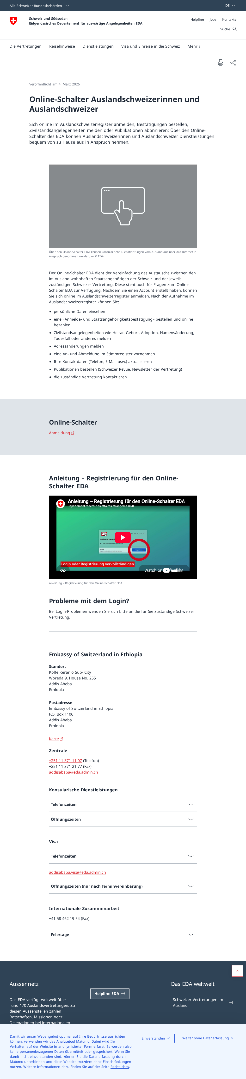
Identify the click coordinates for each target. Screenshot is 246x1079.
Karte (54, 738)
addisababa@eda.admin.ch (73, 772)
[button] (25, 46)
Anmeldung (59, 432)
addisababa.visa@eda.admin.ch (77, 872)
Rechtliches (120, 1066)
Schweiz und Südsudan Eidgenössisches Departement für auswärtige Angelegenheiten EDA (85, 20)
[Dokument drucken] (220, 62)
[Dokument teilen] (233, 62)
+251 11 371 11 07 (65, 760)
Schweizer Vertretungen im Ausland (198, 1002)
